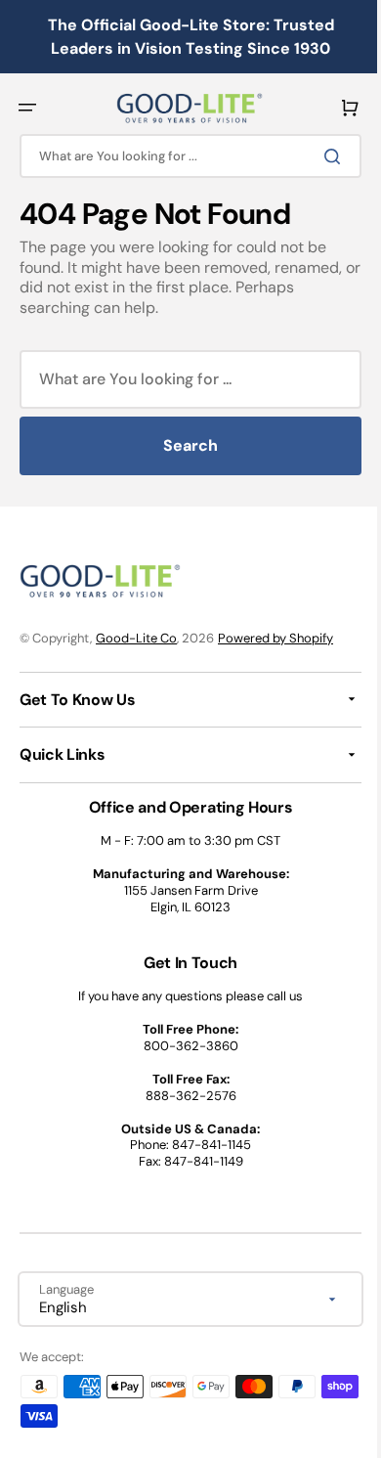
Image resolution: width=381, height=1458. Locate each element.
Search (183, 445)
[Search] (321, 156)
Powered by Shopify (275, 638)
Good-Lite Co (136, 638)
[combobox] (183, 156)
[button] (27, 107)
